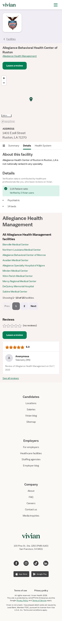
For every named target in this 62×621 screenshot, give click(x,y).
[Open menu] (4, 145)
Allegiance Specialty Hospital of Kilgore (24, 265)
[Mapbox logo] (8, 121)
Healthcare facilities (31, 453)
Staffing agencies (31, 459)
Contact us (31, 509)
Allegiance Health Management (20, 56)
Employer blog (31, 465)
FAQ (31, 497)
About (31, 491)
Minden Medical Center (15, 270)
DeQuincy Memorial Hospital (18, 286)
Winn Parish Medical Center (18, 276)
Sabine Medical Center (15, 291)
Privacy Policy (22, 600)
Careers (31, 503)
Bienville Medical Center (16, 244)
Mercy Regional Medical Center (19, 281)
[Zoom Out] (4, 82)
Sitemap (31, 421)
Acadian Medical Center (15, 260)
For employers (31, 447)
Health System (43, 145)
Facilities (11, 39)
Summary (13, 145)
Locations (31, 403)
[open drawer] (55, 5)
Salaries (31, 409)
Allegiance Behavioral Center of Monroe (24, 255)
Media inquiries (31, 515)
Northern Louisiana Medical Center (22, 249)
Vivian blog (31, 415)
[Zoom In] (4, 78)
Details (27, 145)
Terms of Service (39, 600)
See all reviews (11, 378)
